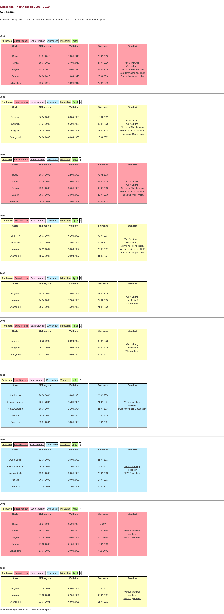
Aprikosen (7, 41)
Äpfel (75, 41)
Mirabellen (65, 41)
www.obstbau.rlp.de (41, 610)
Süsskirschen (21, 102)
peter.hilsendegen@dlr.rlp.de (14, 610)
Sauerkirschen (37, 41)
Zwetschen (52, 41)
